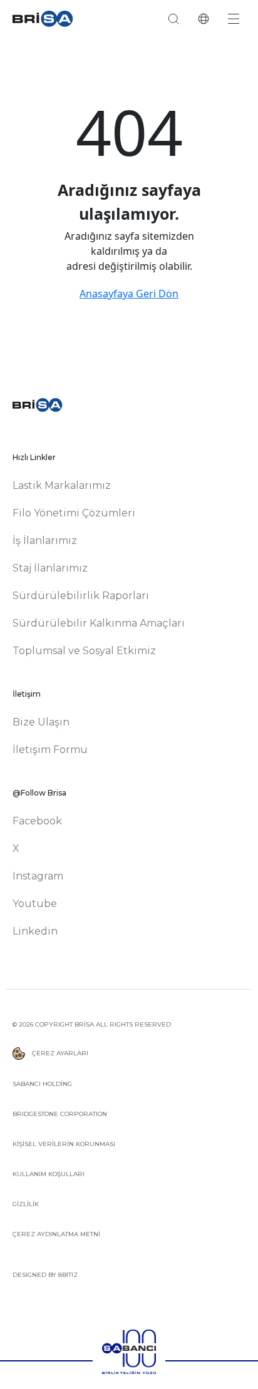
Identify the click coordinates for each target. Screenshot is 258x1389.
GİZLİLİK (26, 1204)
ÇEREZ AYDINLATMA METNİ (56, 1234)
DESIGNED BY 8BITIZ (45, 1275)
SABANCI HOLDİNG (42, 1084)
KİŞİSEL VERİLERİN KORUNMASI (64, 1144)
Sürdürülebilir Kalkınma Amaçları (99, 623)
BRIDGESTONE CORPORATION (60, 1114)
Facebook (37, 821)
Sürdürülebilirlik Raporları (81, 596)
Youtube (35, 904)
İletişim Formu (50, 750)
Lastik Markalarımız (62, 485)
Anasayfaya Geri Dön (129, 293)
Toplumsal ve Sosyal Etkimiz (84, 651)
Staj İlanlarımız (50, 568)
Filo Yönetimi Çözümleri (74, 513)
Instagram (38, 876)
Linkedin (35, 931)
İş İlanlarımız (45, 540)
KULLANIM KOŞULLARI (49, 1174)
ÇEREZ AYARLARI (59, 1053)
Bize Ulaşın (41, 722)
